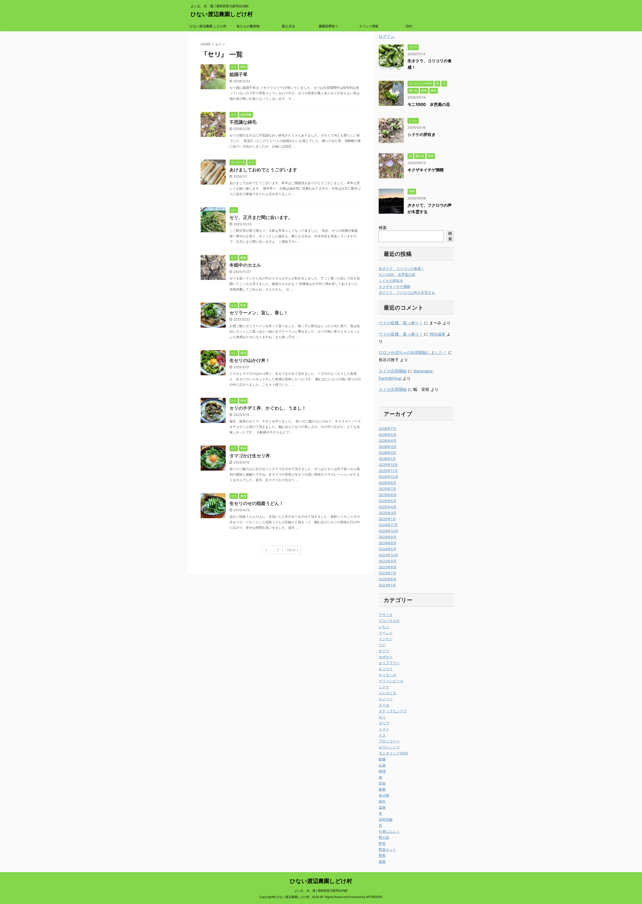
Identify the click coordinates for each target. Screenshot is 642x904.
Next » (292, 550)
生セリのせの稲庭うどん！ (256, 503)
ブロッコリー (389, 741)
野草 (382, 843)
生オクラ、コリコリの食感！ (401, 268)
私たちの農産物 (248, 26)
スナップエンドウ (393, 711)
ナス (382, 735)
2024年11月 (388, 525)
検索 (383, 227)
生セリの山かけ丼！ (249, 360)
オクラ (384, 651)
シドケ (384, 687)
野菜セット (387, 849)
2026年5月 (387, 434)
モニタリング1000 (393, 753)
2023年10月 (388, 555)
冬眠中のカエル (245, 265)
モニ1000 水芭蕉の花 (429, 104)
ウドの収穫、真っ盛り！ (401, 322)
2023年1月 (387, 585)
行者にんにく (389, 831)
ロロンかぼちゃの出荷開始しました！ (413, 352)
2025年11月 (388, 471)
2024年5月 (387, 549)
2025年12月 (388, 465)
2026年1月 (387, 459)
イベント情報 (368, 26)
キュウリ (386, 669)
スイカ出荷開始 (393, 370)
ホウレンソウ (389, 747)
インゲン (386, 639)
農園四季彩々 (328, 26)
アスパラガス (389, 621)
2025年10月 (388, 477)
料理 (382, 771)
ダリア (384, 723)
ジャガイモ (387, 693)
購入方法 (288, 26)
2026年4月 (387, 440)
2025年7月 (387, 489)
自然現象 (386, 819)
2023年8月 (387, 567)
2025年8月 (387, 483)
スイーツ (386, 699)
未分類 (384, 795)
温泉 (382, 807)
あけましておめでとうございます (263, 169)
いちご (384, 627)
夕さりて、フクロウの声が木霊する (407, 292)
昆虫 (382, 783)
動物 (382, 759)
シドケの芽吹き (422, 134)
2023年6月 (387, 579)
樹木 (382, 801)
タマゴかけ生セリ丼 (249, 455)
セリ (382, 717)
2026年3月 (387, 446)
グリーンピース (391, 681)
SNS (409, 26)
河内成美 (437, 334)
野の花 (384, 837)
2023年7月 (387, 573)
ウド (382, 645)
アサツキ (386, 615)
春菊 (382, 789)
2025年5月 (387, 501)
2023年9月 (387, 561)
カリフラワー (389, 663)
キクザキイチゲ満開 (426, 169)
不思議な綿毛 (243, 122)
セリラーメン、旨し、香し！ (258, 312)
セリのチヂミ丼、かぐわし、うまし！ (267, 408)
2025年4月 (387, 507)
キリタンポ (387, 675)
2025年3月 (387, 513)
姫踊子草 (238, 74)
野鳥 (382, 855)
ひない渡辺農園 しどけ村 (208, 26)
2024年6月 (387, 543)
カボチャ (386, 657)
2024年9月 (387, 537)
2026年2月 (387, 452)
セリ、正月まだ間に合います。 (261, 217)
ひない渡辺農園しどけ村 (222, 14)
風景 (382, 861)
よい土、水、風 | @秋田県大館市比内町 (321, 890)
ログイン (387, 36)
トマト (384, 729)
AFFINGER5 (374, 897)
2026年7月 (387, 428)
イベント (386, 633)
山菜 (382, 765)
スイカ (384, 705)
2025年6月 (387, 495)
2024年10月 (388, 531)
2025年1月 (387, 519)
